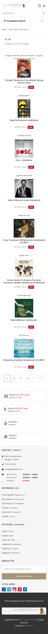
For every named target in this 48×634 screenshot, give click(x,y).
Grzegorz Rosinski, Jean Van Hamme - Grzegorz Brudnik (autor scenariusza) (24, 57)
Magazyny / (11, 553)
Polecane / (9, 508)
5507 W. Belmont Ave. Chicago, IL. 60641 (13, 458)
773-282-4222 (10, 464)
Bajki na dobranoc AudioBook (24, 120)
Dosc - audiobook (24, 160)
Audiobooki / (11, 544)
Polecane (12, 422)
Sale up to (15, 397)
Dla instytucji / (13, 503)
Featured (12, 424)
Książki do (19, 395)
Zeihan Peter (24, 255)
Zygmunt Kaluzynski (24, 175)
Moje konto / (11, 512)
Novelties (12, 438)
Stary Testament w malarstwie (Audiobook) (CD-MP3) (24, 241)
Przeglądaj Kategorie (16, 21)
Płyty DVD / (8, 540)
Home (4, 29)
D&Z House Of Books (27, 619)
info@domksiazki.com (13, 469)
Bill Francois (24, 335)
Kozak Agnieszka (24, 295)
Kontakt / (8, 516)
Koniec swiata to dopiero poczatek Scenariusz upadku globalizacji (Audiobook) (24, 281)
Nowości (13, 435)
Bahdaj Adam (24, 95)
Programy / (10, 548)
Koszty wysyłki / (13, 495)
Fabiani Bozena (24, 215)
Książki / (7, 531)
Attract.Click (28, 625)
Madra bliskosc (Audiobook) (24, 320)
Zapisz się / (24, 576)
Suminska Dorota (24, 135)
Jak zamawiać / (13, 499)
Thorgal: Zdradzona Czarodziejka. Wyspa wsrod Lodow (24, 81)
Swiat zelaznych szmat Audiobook (24, 200)
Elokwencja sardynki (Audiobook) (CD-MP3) (24, 360)
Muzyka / (8, 535)
